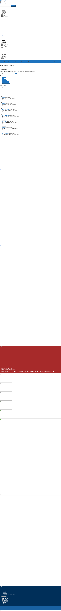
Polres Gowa (4, 80)
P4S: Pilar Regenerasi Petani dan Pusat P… (9, 122)
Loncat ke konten (3, 0)
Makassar (4, 79)
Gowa (3, 78)
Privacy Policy (5, 591)
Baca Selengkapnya (50, 371)
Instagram (6, 601)
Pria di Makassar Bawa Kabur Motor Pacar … (8, 399)
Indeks (4, 588)
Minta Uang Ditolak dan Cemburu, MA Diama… (9, 369)
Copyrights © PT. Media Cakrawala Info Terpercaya (27, 608)
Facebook (6, 598)
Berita (3, 109)
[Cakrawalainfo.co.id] (4, 3)
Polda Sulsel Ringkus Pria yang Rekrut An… (7, 418)
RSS (5, 603)
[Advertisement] (30, 26)
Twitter (5, 599)
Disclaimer (5, 593)
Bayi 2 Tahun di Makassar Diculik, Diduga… (7, 408)
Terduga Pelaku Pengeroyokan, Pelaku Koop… (10, 134)
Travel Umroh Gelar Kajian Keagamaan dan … (10, 110)
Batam (3, 97)
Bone (6, 121)
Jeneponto (4, 77)
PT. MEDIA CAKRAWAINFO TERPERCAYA (10, 594)
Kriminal (4, 368)
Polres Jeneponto (5, 82)
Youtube (5, 602)
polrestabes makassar (6, 83)
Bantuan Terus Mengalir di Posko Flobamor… (10, 128)
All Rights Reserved (39, 608)
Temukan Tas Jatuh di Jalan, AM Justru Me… (7, 381)
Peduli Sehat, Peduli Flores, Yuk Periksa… (9, 104)
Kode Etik (5, 589)
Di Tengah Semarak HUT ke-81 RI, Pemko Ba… (10, 98)
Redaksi (4, 592)
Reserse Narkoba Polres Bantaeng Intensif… (8, 390)
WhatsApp (6, 600)
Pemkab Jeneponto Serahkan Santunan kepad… (11, 116)
